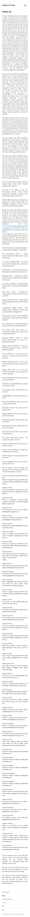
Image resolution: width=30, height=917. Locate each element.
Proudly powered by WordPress (17, 914)
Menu (25, 5)
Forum (4, 902)
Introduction (5, 892)
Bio (3, 906)
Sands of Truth (8, 5)
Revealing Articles (7, 899)
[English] (13, 909)
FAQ (3, 895)
